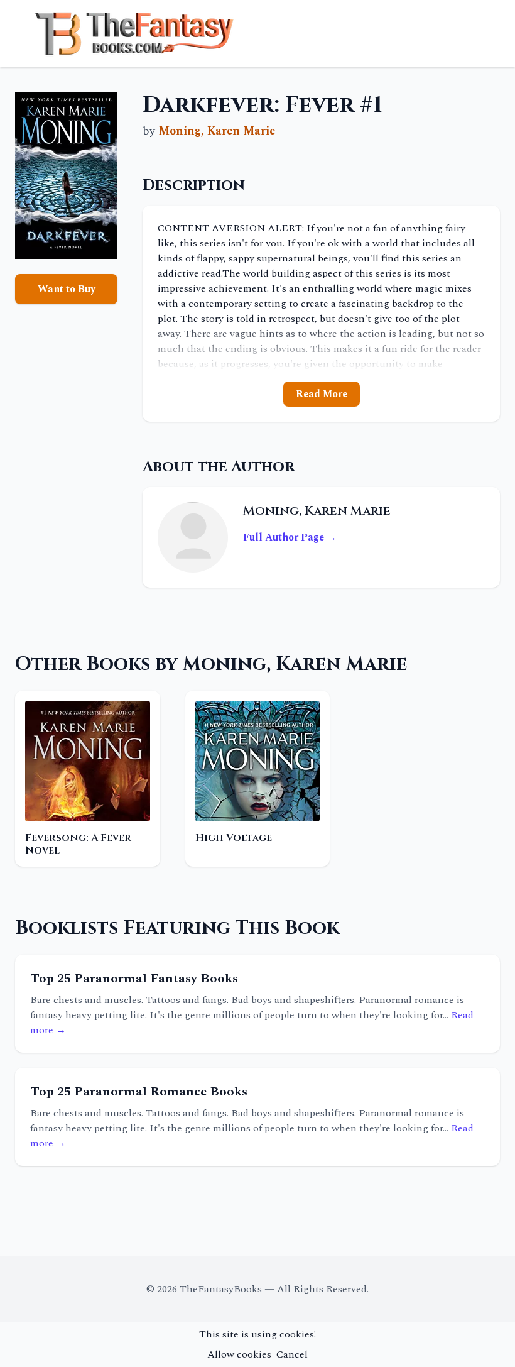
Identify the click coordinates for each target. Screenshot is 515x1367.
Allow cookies (239, 1354)
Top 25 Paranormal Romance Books (138, 1091)
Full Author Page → (290, 537)
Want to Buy (66, 289)
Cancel (292, 1354)
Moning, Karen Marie (216, 131)
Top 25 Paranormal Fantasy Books (134, 978)
